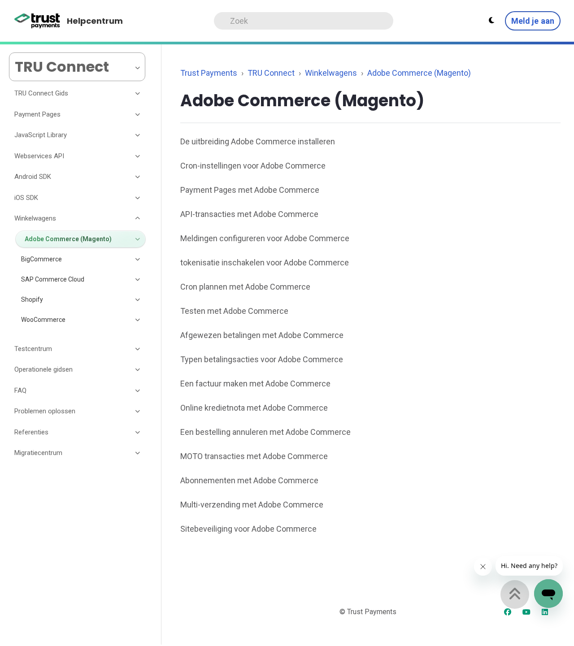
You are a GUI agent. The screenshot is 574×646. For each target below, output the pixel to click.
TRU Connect (271, 73)
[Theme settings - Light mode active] (491, 20)
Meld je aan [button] (532, 21)
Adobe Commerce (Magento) (419, 73)
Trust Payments (208, 73)
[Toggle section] (138, 94)
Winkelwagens (331, 73)
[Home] (37, 21)
